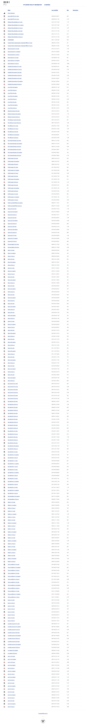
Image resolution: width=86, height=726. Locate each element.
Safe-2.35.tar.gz (11, 380)
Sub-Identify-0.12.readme (13, 472)
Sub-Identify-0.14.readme (13, 490)
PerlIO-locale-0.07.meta (13, 167)
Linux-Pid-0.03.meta (12, 93)
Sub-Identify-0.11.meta (13, 460)
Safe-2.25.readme (12, 306)
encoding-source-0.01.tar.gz (14, 629)
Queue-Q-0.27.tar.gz (12, 241)
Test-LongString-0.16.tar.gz (13, 588)
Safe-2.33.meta (11, 365)
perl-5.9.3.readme (11, 686)
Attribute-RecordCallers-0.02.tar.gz (15, 37)
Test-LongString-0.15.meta (13, 573)
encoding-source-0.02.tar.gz (14, 638)
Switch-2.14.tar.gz (11, 543)
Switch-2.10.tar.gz (11, 508)
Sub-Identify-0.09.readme (13, 446)
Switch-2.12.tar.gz (11, 526)
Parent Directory (11, 13)
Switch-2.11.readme (12, 514)
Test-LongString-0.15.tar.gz (13, 579)
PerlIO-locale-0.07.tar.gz (13, 173)
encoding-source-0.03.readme (14, 644)
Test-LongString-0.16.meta (13, 582)
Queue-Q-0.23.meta (12, 208)
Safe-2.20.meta (11, 259)
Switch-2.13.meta (11, 528)
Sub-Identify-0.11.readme (13, 463)
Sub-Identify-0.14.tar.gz (13, 493)
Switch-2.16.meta (11, 555)
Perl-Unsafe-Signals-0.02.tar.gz (14, 146)
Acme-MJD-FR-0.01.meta (13, 16)
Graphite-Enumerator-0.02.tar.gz (15, 75)
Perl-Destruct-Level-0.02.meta (14, 119)
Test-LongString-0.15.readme (14, 576)
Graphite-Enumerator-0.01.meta (14, 66)
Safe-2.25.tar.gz (11, 309)
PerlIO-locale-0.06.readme (13, 161)
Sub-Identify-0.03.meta (13, 407)
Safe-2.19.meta (11, 250)
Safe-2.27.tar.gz (11, 327)
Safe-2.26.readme (12, 315)
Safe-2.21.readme (12, 271)
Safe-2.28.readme (12, 333)
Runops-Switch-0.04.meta (13, 244)
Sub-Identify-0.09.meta (13, 443)
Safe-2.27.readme (12, 324)
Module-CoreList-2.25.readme (14, 114)
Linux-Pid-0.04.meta (12, 102)
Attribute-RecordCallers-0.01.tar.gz (15, 28)
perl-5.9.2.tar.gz (11, 680)
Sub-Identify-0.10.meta (13, 451)
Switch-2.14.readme (12, 540)
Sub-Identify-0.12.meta (13, 469)
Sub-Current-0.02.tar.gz (13, 392)
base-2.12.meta (11, 600)
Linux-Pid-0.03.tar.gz (12, 99)
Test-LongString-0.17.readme (14, 594)
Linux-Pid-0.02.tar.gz (12, 90)
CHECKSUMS (11, 39)
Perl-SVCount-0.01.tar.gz (13, 128)
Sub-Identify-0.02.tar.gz (13, 404)
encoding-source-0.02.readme (14, 635)
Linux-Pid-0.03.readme (13, 96)
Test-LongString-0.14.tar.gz (13, 570)
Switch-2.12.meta (11, 520)
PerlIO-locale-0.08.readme (13, 179)
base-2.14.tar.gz (11, 609)
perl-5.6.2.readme (11, 665)
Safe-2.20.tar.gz (11, 265)
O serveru (47, 5)
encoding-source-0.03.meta (14, 641)
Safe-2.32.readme (12, 360)
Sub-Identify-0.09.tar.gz (13, 448)
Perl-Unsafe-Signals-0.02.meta (14, 140)
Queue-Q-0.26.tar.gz (12, 232)
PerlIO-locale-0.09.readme (13, 188)
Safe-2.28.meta (11, 330)
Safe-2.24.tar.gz (11, 300)
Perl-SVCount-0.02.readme (13, 134)
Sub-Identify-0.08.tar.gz (13, 440)
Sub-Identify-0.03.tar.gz (13, 410)
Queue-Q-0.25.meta (12, 217)
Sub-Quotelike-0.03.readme (14, 496)
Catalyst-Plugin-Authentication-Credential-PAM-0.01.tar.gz (20, 45)
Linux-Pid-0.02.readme (13, 87)
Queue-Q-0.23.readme (13, 211)
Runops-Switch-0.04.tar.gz (13, 247)
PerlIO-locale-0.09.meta (13, 185)
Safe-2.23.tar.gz (11, 291)
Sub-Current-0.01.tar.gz (13, 386)
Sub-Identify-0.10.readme (13, 454)
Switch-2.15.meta (11, 546)
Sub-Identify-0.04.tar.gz (13, 416)
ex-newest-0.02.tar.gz (12, 653)
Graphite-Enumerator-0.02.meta (14, 72)
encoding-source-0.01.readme (14, 626)
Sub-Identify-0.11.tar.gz (13, 466)
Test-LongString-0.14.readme (14, 567)
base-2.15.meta (11, 612)
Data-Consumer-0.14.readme (14, 51)
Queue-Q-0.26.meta (12, 226)
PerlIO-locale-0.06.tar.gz (13, 164)
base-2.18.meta (11, 617)
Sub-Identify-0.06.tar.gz (13, 428)
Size (68, 10)
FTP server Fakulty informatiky (32, 5)
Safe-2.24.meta (11, 294)
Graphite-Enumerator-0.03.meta (14, 78)
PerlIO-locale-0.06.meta (13, 158)
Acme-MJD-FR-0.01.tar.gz (13, 19)
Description (75, 10)
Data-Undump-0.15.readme (14, 60)
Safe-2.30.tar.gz (11, 354)
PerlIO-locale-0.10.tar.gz (13, 200)
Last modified (55, 10)
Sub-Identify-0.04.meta (13, 413)
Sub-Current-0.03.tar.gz (13, 398)
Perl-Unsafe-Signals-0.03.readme (15, 152)
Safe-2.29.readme (12, 342)
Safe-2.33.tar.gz (11, 371)
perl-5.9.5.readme (11, 703)
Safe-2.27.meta (11, 321)
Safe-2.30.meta (11, 348)
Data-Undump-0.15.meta (13, 57)
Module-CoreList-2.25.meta (13, 111)
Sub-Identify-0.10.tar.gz (13, 457)
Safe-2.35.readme (12, 377)
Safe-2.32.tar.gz (11, 363)
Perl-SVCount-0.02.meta (13, 131)
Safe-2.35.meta (11, 374)
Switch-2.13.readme (12, 531)
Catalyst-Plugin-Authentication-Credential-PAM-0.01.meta (20, 42)
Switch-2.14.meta (11, 537)
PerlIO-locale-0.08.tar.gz (13, 182)
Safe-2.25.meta (11, 303)
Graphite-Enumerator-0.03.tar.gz (15, 84)
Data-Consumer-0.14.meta (13, 48)
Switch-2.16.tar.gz (11, 561)
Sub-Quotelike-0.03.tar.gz (13, 499)
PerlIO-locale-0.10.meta (13, 194)
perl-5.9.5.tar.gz (11, 706)
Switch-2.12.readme (12, 523)
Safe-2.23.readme (12, 288)
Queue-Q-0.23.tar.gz (12, 214)
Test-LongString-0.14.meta (13, 564)
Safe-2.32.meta (11, 357)
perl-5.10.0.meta (11, 656)
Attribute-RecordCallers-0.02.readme (16, 34)
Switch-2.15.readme (12, 549)
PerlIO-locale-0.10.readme (13, 197)
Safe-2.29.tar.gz (11, 345)
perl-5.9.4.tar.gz (11, 697)
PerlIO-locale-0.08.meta (13, 176)
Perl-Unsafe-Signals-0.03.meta (14, 149)
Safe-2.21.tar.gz (11, 274)
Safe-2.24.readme (12, 297)
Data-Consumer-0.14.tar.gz (13, 54)
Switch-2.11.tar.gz (11, 517)
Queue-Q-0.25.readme (13, 220)
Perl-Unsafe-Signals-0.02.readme (15, 143)
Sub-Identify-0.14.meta (13, 487)
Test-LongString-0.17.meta (13, 591)
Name (9, 10)
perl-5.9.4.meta (11, 692)
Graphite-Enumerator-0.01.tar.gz (15, 69)
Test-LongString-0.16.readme (14, 585)
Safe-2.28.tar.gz (11, 336)
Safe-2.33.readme (12, 368)
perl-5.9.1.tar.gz (11, 674)
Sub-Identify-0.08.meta (13, 437)
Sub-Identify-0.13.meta (13, 478)
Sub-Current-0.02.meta (13, 389)
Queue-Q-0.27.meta (12, 235)
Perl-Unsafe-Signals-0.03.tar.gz (14, 155)
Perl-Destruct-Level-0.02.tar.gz (14, 122)
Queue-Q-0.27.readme (13, 238)
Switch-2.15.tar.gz (11, 552)
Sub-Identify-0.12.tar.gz (13, 475)
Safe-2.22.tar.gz (11, 282)
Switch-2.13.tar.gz (11, 534)
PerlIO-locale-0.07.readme (13, 170)
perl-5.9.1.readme (11, 671)
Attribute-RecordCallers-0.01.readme (16, 25)
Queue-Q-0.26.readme (13, 229)
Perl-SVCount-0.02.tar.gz (13, 137)
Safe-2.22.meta (11, 277)
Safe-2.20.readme (12, 262)
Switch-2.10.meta (11, 502)
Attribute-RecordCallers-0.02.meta (15, 31)
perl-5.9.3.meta (11, 683)
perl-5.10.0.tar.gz (11, 662)
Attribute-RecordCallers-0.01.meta (15, 22)
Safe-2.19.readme (12, 253)
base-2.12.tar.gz (11, 603)
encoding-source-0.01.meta (14, 623)
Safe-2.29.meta (11, 339)
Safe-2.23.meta (11, 285)
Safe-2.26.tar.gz (11, 318)
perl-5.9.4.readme (11, 695)
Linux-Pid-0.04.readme (13, 105)
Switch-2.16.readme (12, 558)
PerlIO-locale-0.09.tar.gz (13, 191)
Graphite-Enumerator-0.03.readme (15, 81)
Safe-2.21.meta (11, 268)
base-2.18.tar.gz (11, 620)
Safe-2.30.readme (12, 351)
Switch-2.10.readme (12, 505)
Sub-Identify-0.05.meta (13, 419)
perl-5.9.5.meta (11, 700)
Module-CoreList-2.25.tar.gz (14, 117)
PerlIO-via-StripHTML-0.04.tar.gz (15, 205)
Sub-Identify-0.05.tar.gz (13, 422)
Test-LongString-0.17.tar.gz (13, 597)
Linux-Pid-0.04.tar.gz (12, 108)
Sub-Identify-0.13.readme (13, 481)
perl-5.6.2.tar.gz (11, 668)
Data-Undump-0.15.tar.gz (13, 63)
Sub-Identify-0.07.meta (13, 431)
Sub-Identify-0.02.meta (13, 401)
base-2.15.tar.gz (11, 614)
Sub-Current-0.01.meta (13, 383)
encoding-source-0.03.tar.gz (14, 647)
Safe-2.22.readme (12, 280)
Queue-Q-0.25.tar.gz (12, 223)
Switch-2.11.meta (11, 511)
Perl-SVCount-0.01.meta (13, 125)
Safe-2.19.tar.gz (11, 256)
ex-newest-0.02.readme (13, 650)
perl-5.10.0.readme (12, 659)
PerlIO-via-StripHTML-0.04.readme (15, 202)
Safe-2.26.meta (11, 312)
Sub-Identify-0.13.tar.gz (13, 484)
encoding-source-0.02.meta (14, 632)
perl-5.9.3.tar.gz (11, 689)
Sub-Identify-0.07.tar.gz (13, 434)
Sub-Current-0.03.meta (13, 395)
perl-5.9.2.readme (11, 677)
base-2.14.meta (11, 606)
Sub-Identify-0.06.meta (13, 425)
